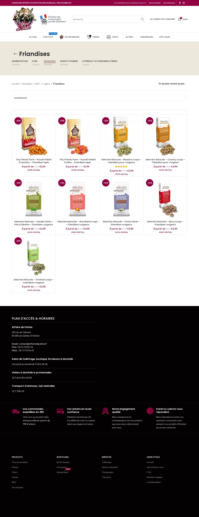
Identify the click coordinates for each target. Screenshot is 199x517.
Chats (14, 472)
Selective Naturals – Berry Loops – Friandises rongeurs (165, 223)
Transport (106, 477)
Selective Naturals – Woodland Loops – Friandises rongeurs (77, 223)
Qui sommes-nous (155, 467)
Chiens (15, 467)
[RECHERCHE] (142, 19)
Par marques (17, 487)
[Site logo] (24, 18)
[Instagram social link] (184, 3)
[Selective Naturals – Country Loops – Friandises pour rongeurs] (165, 136)
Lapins (46, 83)
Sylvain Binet (63, 471)
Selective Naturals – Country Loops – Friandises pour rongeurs (165, 161)
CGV (149, 472)
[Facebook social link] (180, 3)
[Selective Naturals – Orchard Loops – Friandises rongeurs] (33, 256)
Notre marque (63, 462)
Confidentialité (154, 482)
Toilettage (107, 462)
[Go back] (15, 54)
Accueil (15, 83)
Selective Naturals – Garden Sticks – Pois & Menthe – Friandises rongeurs (33, 223)
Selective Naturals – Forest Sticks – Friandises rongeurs (121, 223)
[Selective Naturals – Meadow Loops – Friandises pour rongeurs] (121, 136)
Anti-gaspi (61, 467)
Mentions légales (154, 477)
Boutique (27, 83)
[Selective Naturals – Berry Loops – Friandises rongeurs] (165, 198)
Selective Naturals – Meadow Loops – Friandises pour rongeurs (121, 161)
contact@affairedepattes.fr (33, 343)
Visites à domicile (110, 467)
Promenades (107, 472)
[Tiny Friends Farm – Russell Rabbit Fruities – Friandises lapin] (77, 136)
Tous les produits (20, 462)
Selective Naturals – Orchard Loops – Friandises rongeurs (34, 281)
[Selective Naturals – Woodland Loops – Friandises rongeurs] (77, 198)
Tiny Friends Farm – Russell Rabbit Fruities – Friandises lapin (78, 161)
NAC (37, 83)
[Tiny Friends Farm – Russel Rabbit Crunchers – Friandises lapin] (33, 136)
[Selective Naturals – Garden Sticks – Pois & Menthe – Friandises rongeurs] (33, 198)
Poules (15, 477)
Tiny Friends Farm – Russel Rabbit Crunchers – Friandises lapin (34, 161)
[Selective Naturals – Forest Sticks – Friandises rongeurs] (121, 198)
